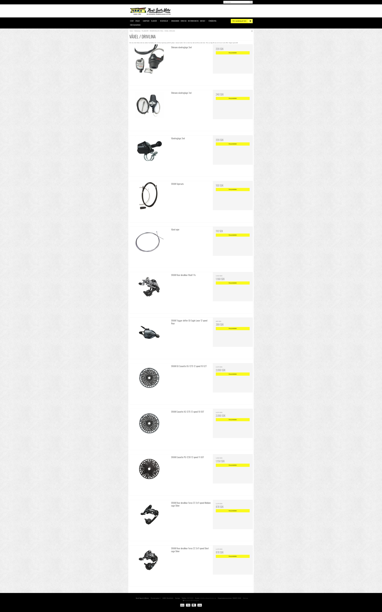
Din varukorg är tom (239, 21)
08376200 (190, 598)
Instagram (195, 600)
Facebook (187, 600)
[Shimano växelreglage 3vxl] (149, 64)
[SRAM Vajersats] (149, 201)
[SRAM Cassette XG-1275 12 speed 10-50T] (149, 429)
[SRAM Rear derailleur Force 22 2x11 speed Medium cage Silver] (149, 520)
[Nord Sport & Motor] (191, 10)
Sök (251, 2)
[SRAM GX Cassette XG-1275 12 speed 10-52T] (149, 383)
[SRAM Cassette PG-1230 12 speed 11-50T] (149, 474)
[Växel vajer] (149, 246)
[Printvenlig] (252, 31)
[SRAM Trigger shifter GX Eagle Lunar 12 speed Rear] (149, 337)
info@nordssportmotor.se (208, 598)
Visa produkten (233, 52)
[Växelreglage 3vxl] (149, 155)
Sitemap (245, 598)
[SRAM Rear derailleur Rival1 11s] (149, 292)
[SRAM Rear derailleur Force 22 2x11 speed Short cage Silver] (149, 565)
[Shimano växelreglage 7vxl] (149, 110)
